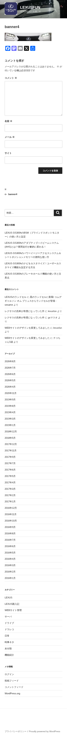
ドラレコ (9, 629)
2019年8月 (10, 406)
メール (10, 137)
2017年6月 (10, 469)
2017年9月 (10, 457)
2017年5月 (10, 476)
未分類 (8, 648)
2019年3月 (10, 418)
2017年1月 (10, 501)
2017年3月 (10, 489)
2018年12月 (11, 431)
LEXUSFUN (30, 7)
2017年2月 (10, 495)
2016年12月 (11, 508)
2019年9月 (10, 399)
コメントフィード (14, 687)
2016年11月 (11, 514)
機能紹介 (9, 655)
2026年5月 (10, 380)
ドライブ (9, 623)
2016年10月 (11, 520)
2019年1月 (10, 425)
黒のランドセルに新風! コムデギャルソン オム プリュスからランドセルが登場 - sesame (33, 301)
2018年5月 (10, 438)
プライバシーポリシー (15, 731)
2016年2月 (10, 571)
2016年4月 (10, 559)
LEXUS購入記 (12, 604)
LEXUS (8, 597)
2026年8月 (10, 361)
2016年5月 (10, 552)
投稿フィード (12, 680)
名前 (8, 121)
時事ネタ (9, 642)
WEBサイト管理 (13, 610)
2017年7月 (10, 463)
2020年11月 (11, 393)
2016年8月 (10, 533)
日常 (7, 635)
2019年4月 (10, 412)
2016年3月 (10, 565)
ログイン (9, 674)
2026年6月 (10, 374)
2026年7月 (10, 367)
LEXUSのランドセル (15, 297)
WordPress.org (12, 693)
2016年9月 (10, 527)
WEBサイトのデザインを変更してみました (27, 327)
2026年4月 (10, 386)
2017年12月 (11, 444)
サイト (8, 153)
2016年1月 (10, 578)
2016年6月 (10, 546)
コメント (11, 78)
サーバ (8, 616)
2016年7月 (10, 540)
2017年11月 (11, 450)
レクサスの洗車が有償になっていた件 (24, 311)
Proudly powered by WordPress (44, 731)
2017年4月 (10, 482)
